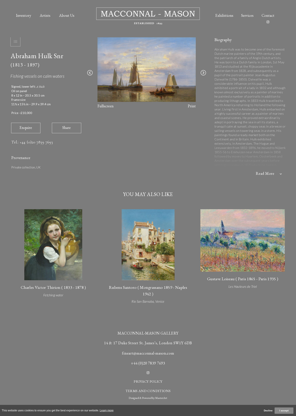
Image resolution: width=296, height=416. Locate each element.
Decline (268, 410)
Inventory (23, 15)
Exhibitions (224, 15)
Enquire (26, 127)
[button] (90, 72)
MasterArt (161, 398)
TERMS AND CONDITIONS (148, 391)
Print (192, 106)
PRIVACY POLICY (148, 381)
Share (66, 127)
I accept (284, 410)
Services (247, 15)
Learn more (107, 410)
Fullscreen (105, 106)
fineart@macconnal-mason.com (148, 353)
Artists (45, 15)
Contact (268, 15)
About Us (66, 15)
